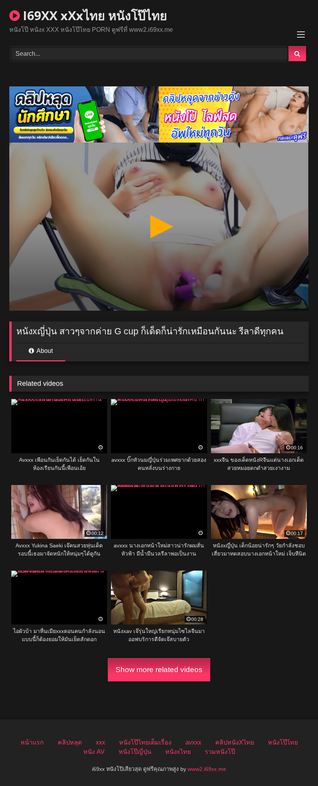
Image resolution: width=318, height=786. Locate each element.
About (44, 350)
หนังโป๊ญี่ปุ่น (135, 751)
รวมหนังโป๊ (220, 751)
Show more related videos (159, 670)
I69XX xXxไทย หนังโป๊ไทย (93, 15)
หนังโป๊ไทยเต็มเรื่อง (145, 742)
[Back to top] (293, 763)
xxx (100, 742)
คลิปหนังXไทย (234, 742)
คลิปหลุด (70, 742)
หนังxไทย (178, 751)
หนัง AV (94, 751)
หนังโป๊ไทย (283, 742)
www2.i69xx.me (207, 769)
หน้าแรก (32, 742)
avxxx (193, 742)
